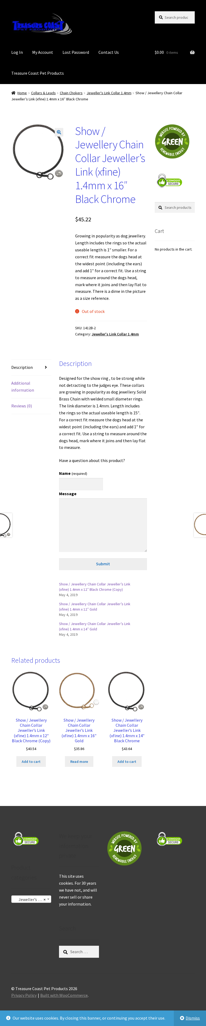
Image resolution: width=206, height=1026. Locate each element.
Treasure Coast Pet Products (37, 73)
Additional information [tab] (22, 386)
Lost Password (75, 52)
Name (73, 473)
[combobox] (31, 899)
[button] (59, 132)
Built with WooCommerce (64, 995)
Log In (17, 52)
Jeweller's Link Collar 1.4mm (109, 92)
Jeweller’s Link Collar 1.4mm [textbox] (32, 899)
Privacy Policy (23, 995)
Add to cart (31, 761)
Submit (103, 563)
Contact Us (108, 52)
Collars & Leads (43, 92)
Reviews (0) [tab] (21, 405)
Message (67, 493)
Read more (79, 761)
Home (22, 92)
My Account (42, 52)
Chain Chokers (71, 92)
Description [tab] (22, 367)
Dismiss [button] (193, 1018)
